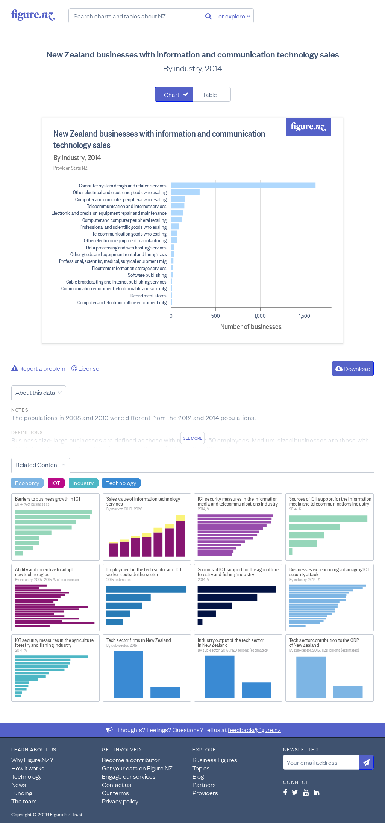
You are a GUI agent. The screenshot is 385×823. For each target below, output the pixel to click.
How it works (27, 768)
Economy (27, 482)
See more (192, 438)
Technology (121, 482)
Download (356, 368)
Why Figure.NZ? (32, 759)
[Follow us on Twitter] (295, 792)
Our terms (115, 792)
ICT (56, 482)
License (88, 368)
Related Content (37, 464)
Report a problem (41, 368)
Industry (83, 482)
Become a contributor (131, 759)
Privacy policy (120, 801)
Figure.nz (33, 15)
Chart (171, 94)
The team (24, 801)
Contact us (116, 784)
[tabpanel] (192, 230)
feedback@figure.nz (254, 729)
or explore (232, 16)
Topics (201, 768)
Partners (204, 784)
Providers (205, 792)
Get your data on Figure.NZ (137, 768)
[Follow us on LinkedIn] (316, 792)
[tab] (174, 94)
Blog (198, 776)
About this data (35, 392)
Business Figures (214, 759)
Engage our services (129, 776)
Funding (21, 792)
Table (209, 94)
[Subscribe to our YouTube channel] (306, 792)
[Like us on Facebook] (285, 792)
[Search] (208, 15)
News (18, 784)
